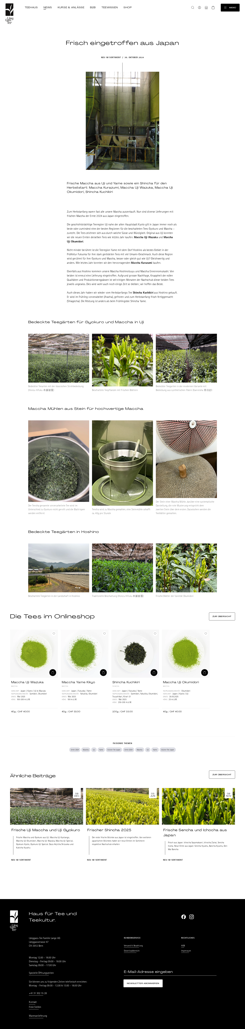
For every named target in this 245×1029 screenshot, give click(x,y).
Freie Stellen (35, 1007)
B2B (93, 7)
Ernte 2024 (75, 750)
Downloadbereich (132, 951)
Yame (101, 750)
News (48, 7)
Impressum (186, 951)
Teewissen (110, 7)
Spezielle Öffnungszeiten (41, 973)
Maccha (86, 750)
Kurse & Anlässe (71, 7)
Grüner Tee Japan (113, 750)
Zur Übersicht (222, 616)
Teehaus (31, 7)
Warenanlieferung (38, 1016)
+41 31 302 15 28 (38, 993)
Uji (94, 750)
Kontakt (33, 1002)
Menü (232, 7)
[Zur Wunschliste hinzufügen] (54, 633)
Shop (127, 7)
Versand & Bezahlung (133, 946)
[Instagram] (191, 917)
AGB (183, 946)
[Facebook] (183, 917)
